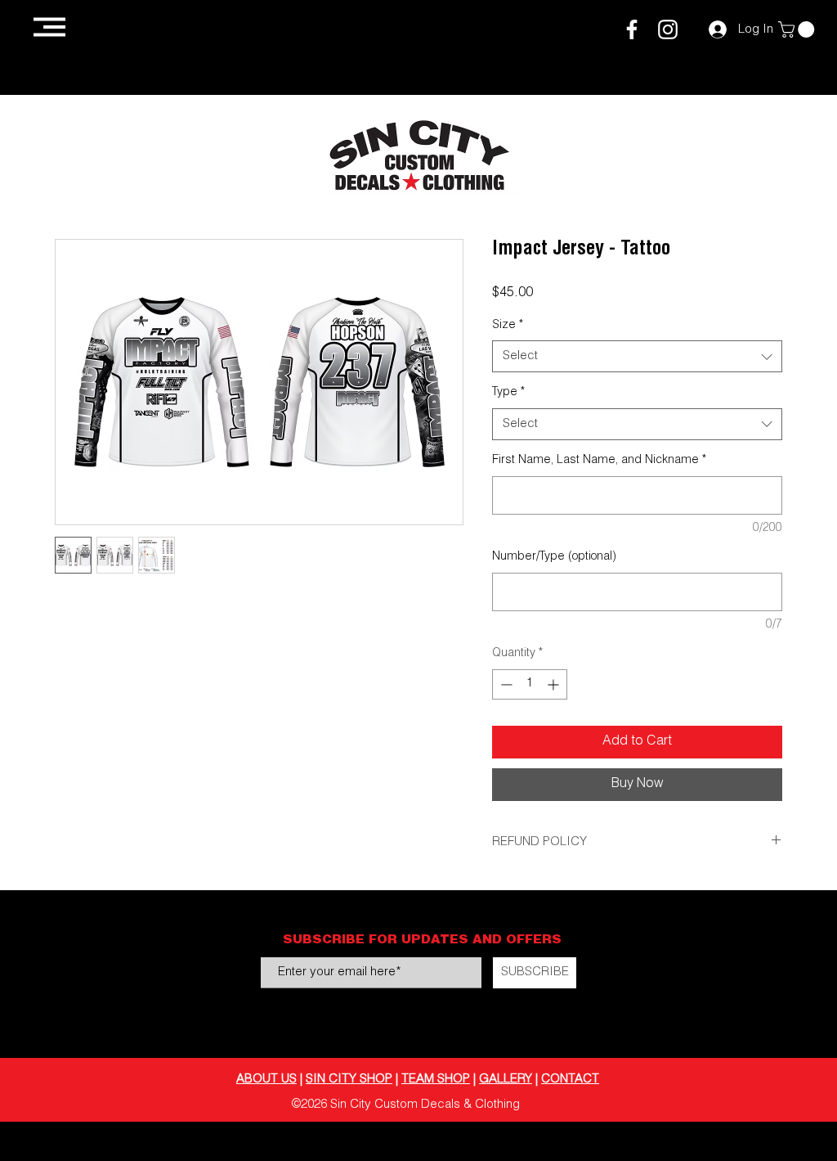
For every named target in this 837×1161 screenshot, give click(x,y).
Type (508, 392)
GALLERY (505, 1079)
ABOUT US (266, 1079)
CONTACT (570, 1079)
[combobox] (637, 356)
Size (507, 325)
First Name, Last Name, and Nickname (599, 460)
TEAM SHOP (435, 1079)
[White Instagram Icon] (668, 29)
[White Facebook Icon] (632, 29)
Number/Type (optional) (554, 557)
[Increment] (554, 684)
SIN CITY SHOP (349, 1079)
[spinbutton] (529, 684)
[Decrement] (505, 684)
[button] (49, 27)
